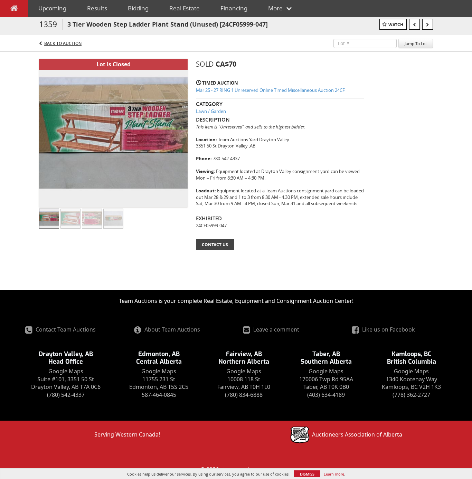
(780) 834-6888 (244, 395)
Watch (395, 25)
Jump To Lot (416, 43)
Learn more (334, 474)
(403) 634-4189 (326, 395)
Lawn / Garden (211, 111)
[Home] (14, 10)
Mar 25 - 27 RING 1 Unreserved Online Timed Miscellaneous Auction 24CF (270, 90)
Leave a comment (275, 329)
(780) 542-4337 (66, 395)
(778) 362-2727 (411, 395)
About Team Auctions (171, 329)
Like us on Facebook (388, 329)
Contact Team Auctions (65, 329)
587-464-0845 (159, 395)
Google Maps (65, 371)
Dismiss (307, 474)
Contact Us (215, 245)
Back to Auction (63, 43)
